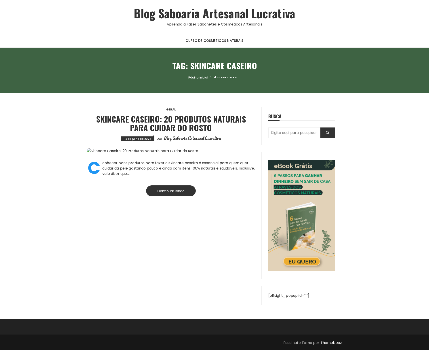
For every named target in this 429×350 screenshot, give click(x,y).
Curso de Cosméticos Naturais (214, 40)
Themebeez (331, 342)
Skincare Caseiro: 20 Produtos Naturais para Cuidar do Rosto (171, 123)
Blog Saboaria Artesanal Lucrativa (214, 13)
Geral (171, 109)
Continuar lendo (171, 191)
